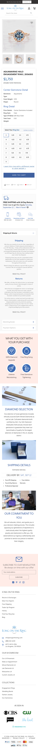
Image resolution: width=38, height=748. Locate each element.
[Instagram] (23, 582)
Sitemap (32, 738)
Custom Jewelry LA (8, 675)
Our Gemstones (7, 698)
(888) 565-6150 (10, 641)
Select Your (12, 130)
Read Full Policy (19, 274)
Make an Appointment (9, 662)
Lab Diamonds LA (8, 668)
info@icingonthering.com (13, 638)
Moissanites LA (7, 671)
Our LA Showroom (8, 658)
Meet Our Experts (8, 601)
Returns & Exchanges (9, 597)
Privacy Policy (19, 738)
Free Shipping (6, 604)
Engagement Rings (8, 688)
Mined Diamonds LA (9, 665)
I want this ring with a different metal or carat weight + (19, 167)
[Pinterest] (17, 582)
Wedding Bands (7, 691)
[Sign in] (29, 8)
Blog (3, 617)
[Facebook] (20, 582)
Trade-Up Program (8, 607)
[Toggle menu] (2, 8)
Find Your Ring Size (8, 614)
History (4, 611)
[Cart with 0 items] (34, 8)
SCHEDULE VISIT (27, 2)
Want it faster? (21, 207)
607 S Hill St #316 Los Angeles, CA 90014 (13, 645)
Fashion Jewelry (7, 694)
